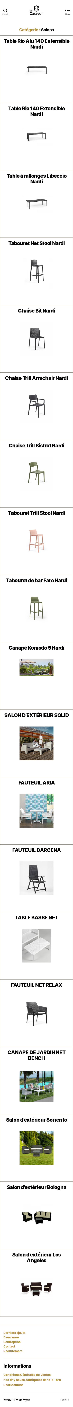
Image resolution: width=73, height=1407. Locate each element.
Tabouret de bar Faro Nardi (36, 580)
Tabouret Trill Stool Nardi (36, 513)
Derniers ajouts (14, 1333)
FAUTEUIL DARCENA (36, 850)
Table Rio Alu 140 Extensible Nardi (36, 44)
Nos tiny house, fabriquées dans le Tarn (32, 1380)
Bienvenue (11, 1337)
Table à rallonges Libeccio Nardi (37, 179)
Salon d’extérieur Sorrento (36, 1120)
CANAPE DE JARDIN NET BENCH (36, 1055)
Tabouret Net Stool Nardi (36, 243)
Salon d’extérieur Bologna (36, 1187)
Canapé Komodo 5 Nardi (36, 648)
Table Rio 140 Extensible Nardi (36, 111)
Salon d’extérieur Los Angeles (36, 1257)
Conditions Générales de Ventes (27, 1374)
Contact (9, 1346)
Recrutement (12, 1351)
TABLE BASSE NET (36, 917)
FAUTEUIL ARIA (36, 783)
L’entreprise (11, 1342)
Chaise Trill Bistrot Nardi (36, 445)
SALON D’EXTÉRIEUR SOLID (36, 715)
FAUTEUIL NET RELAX (36, 985)
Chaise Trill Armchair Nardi (36, 378)
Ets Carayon (22, 1400)
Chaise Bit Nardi (36, 311)
